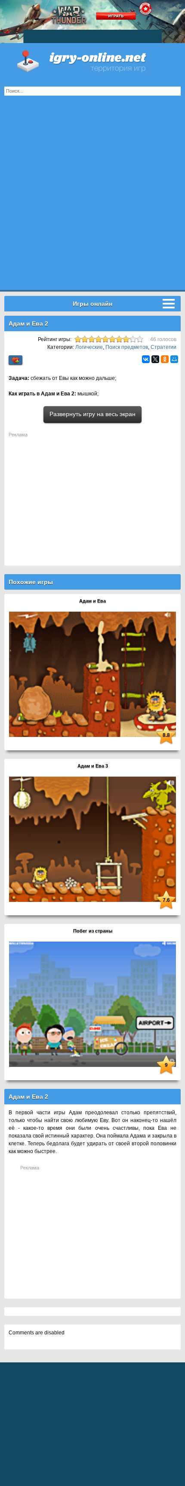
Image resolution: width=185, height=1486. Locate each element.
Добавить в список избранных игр (15, 360)
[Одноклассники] (165, 359)
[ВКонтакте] (146, 359)
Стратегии (163, 347)
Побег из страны (92, 930)
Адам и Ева (92, 600)
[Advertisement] (92, 197)
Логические (89, 347)
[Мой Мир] (174, 359)
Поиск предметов (126, 347)
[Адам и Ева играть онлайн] (92, 674)
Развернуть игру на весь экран (92, 413)
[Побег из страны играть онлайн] (92, 1004)
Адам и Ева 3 (92, 765)
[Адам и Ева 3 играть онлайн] (92, 839)
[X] (155, 359)
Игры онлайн (92, 60)
